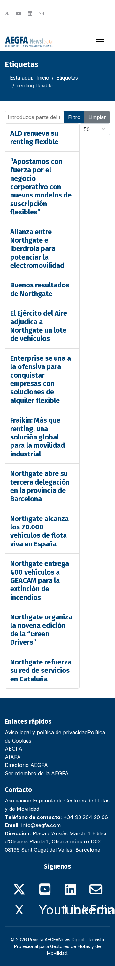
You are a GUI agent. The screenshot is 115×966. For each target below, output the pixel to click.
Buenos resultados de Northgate (39, 289)
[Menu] (100, 41)
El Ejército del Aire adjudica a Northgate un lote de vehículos (38, 326)
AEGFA (13, 748)
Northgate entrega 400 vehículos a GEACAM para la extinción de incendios (39, 580)
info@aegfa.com (41, 825)
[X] (19, 885)
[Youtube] (18, 13)
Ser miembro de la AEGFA (37, 773)
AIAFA (13, 757)
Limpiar (97, 117)
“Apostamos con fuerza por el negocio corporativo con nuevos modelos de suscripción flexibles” (41, 186)
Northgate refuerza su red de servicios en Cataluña (41, 670)
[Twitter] (7, 13)
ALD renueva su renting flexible (34, 137)
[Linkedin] (30, 13)
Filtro (74, 117)
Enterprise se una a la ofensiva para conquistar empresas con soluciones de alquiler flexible (40, 379)
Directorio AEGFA (26, 765)
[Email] (95, 885)
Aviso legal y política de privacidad (46, 732)
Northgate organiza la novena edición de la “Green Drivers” (41, 630)
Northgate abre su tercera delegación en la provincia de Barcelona (40, 486)
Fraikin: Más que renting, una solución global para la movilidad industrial (37, 437)
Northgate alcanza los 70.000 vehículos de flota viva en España (39, 531)
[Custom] (41, 13)
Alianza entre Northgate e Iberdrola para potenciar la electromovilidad (37, 249)
